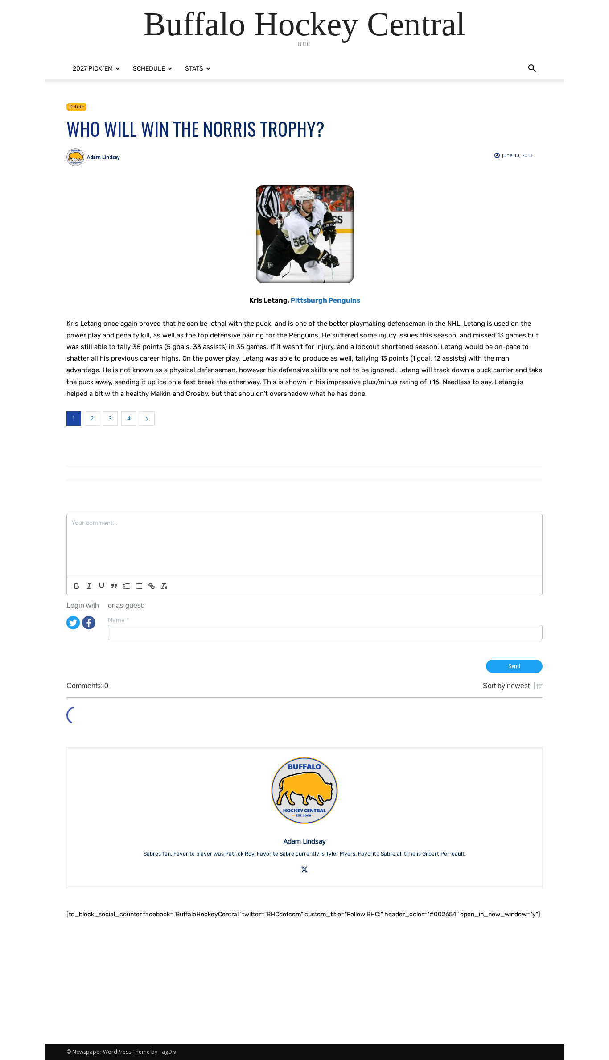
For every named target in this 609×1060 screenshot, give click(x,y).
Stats (194, 68)
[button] (532, 69)
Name (118, 620)
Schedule (149, 68)
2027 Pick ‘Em (93, 68)
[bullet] (139, 586)
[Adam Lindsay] (76, 157)
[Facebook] (88, 622)
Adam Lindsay (103, 157)
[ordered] (126, 586)
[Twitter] (73, 622)
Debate (76, 107)
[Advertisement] (304, 981)
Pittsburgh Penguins (325, 300)
